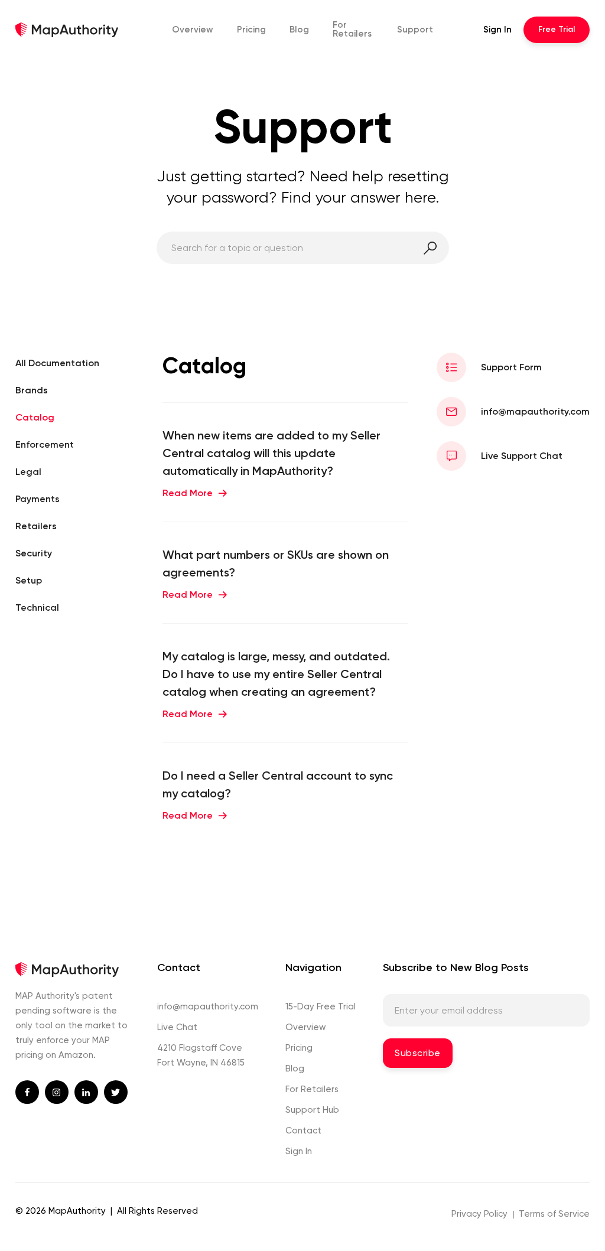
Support (415, 29)
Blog (299, 29)
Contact (303, 1130)
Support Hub (312, 1110)
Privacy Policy (479, 1213)
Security (33, 553)
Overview (192, 29)
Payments (37, 498)
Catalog (34, 417)
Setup (28, 580)
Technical (37, 607)
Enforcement (44, 444)
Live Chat (177, 1027)
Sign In (497, 29)
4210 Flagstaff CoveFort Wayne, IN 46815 (201, 1055)
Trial (556, 29)
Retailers (352, 29)
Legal (28, 471)
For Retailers (312, 1089)
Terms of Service (554, 1213)
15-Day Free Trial (320, 1006)
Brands (31, 390)
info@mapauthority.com (207, 1006)
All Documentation (57, 363)
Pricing (251, 29)
